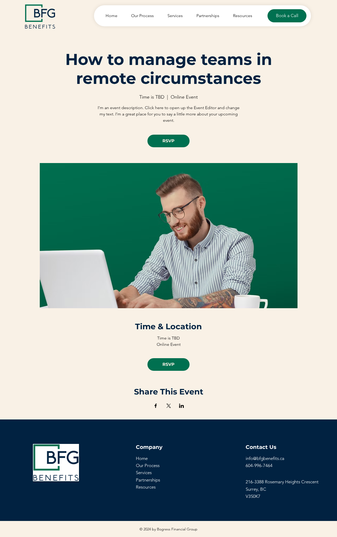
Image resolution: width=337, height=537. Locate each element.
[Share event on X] (168, 406)
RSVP (168, 140)
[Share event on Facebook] (155, 406)
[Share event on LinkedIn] (181, 406)
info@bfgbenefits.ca (265, 458)
